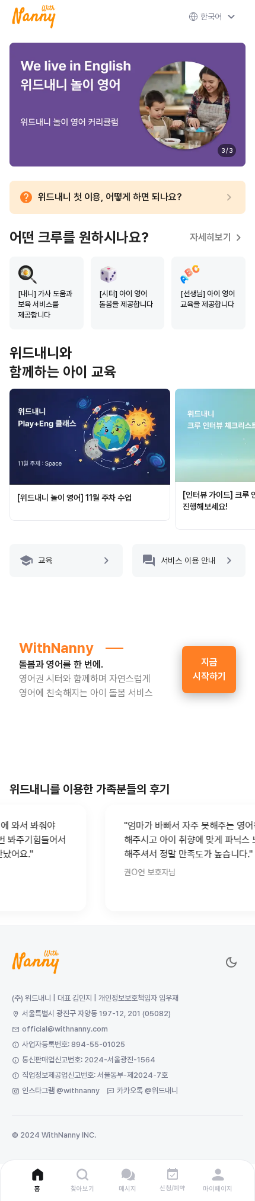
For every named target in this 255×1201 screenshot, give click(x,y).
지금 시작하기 (209, 669)
